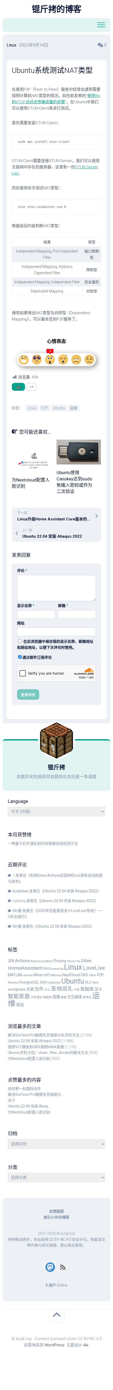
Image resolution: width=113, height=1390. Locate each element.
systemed (54, 982)
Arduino (35, 961)
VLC (88, 982)
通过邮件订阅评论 (37, 657)
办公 (47, 989)
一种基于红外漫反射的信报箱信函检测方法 (43, 843)
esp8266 (46, 961)
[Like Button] (18, 387)
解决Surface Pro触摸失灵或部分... (35, 1094)
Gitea (86, 960)
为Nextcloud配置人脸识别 (29, 1058)
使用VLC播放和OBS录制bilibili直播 (36, 1047)
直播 (56, 997)
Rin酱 (17, 911)
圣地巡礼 (62, 989)
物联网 (47, 997)
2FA (11, 961)
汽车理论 (36, 997)
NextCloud (71, 975)
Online (56, 1285)
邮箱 (63, 606)
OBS (84, 975)
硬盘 (63, 997)
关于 (11, 1100)
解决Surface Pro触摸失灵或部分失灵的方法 (43, 1035)
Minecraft (41, 975)
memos (28, 975)
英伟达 (87, 997)
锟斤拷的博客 (56, 9)
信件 (39, 989)
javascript (57, 968)
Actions (22, 960)
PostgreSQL (29, 982)
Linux (11, 45)
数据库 (87, 989)
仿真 (30, 989)
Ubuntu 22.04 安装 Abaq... (29, 1106)
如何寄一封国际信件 (24, 1089)
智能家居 (19, 996)
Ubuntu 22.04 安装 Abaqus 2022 (70, 891)
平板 (77, 989)
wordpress (17, 989)
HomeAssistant (25, 968)
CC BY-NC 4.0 (60, 1239)
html (46, 968)
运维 (73, 408)
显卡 (98, 989)
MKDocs (56, 975)
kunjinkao (20, 891)
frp (78, 961)
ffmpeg (59, 961)
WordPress (54, 1345)
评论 (22, 570)
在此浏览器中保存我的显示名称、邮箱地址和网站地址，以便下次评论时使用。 (55, 644)
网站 (20, 623)
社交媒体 (74, 997)
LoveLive (94, 968)
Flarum (71, 961)
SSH (43, 982)
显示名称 (25, 606)
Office (92, 975)
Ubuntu (59, 408)
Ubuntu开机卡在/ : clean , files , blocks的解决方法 (48, 1052)
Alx (85, 1345)
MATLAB (15, 975)
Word (95, 982)
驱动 (20, 1005)
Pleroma (13, 982)
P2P (44, 408)
